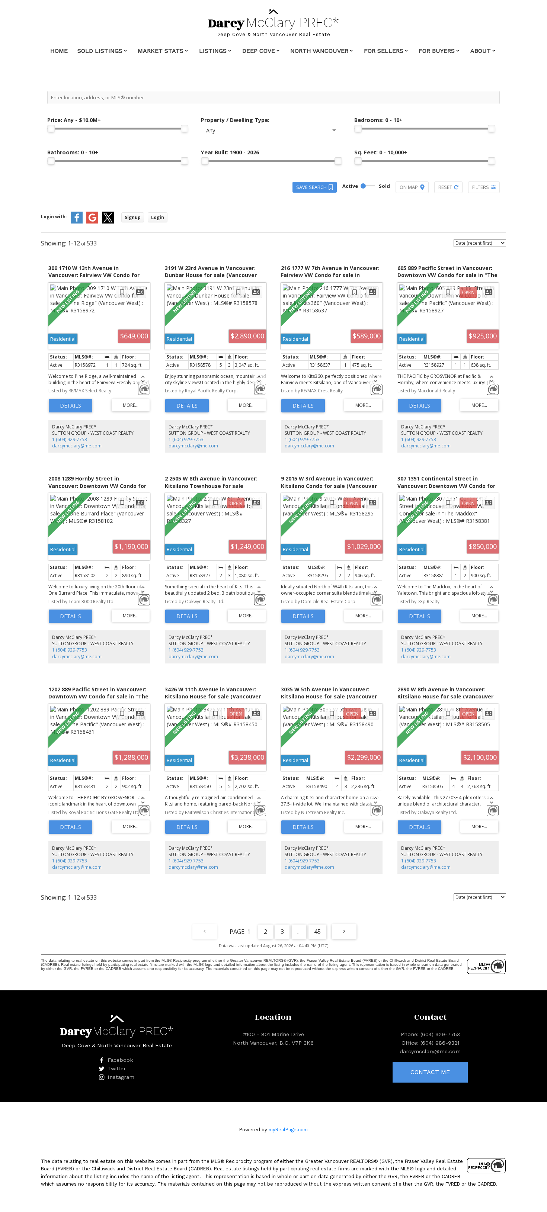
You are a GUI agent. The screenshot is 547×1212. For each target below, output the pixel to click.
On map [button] (409, 187)
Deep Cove (258, 50)
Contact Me (430, 1072)
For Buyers (437, 50)
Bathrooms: (72, 152)
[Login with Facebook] (77, 222)
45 (317, 932)
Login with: (54, 216)
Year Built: (230, 152)
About (480, 50)
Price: (74, 119)
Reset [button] (445, 187)
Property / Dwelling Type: (235, 119)
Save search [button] (311, 187)
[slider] (51, 128)
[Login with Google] (92, 222)
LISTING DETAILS (70, 405)
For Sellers (383, 50)
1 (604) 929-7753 (69, 439)
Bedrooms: (378, 119)
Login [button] (157, 217)
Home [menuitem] (59, 50)
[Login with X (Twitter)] (108, 222)
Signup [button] (133, 217)
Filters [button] (480, 187)
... (299, 932)
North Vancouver (319, 50)
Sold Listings (99, 50)
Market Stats (160, 50)
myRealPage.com (288, 1129)
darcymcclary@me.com (77, 446)
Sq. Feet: (380, 152)
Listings (213, 50)
